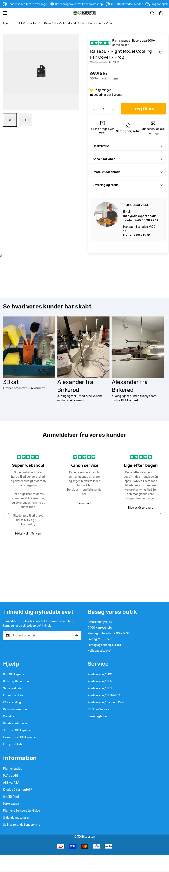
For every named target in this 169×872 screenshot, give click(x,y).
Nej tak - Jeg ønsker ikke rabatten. (125, 461)
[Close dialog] (161, 397)
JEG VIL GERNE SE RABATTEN (125, 451)
